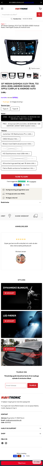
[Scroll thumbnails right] (40, 76)
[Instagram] (6, 443)
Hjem (3, 24)
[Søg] (39, 14)
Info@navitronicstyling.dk (14, 420)
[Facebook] (2, 443)
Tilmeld (32, 385)
